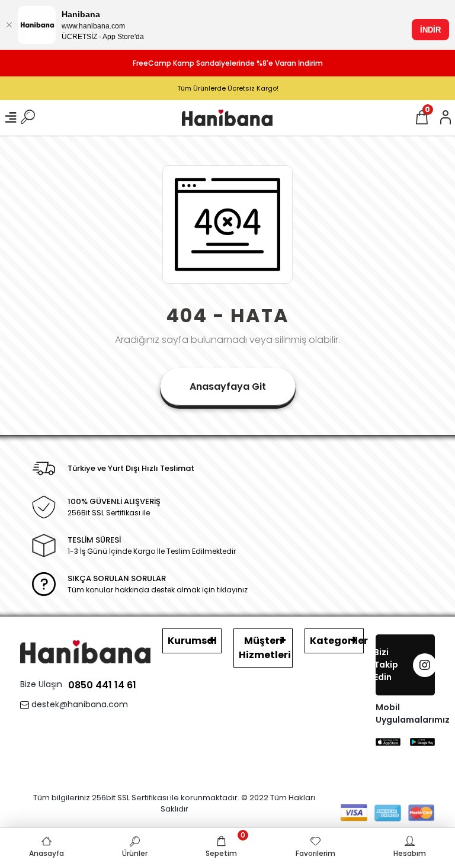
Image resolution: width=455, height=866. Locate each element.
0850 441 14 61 (102, 685)
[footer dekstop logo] (85, 651)
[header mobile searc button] (28, 117)
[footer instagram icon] (425, 665)
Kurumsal (192, 640)
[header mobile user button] (445, 117)
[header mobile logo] (227, 117)
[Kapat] (8, 24)
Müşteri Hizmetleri (265, 648)
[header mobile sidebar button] (10, 117)
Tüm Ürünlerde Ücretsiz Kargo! (227, 88)
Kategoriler (337, 640)
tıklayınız (232, 590)
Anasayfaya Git (228, 386)
